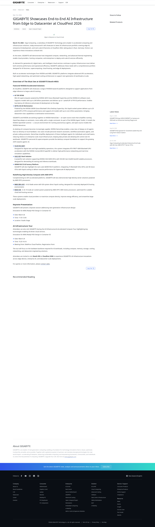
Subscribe (106, 467)
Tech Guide (120, 512)
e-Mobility (68, 508)
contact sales (45, 264)
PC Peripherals (44, 500)
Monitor (42, 494)
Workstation (69, 503)
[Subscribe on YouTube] (25, 476)
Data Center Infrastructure (98, 497)
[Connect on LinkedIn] (34, 476)
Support (61, 2)
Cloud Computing (96, 489)
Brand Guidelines (17, 489)
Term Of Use (86, 522)
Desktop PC (43, 497)
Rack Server (69, 489)
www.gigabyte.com (70, 457)
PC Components (44, 503)
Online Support (121, 492)
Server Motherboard (71, 492)
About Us (15, 486)
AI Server (68, 486)
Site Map (104, 522)
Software (93, 494)
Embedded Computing (72, 505)
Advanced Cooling (70, 497)
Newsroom (51, 2)
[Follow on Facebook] (21, 476)
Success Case (120, 509)
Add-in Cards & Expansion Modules (75, 511)
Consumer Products (122, 486)
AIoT (92, 503)
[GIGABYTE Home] (19, 2)
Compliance (120, 494)
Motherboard (43, 486)
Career (15, 497)
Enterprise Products (122, 489)
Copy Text (90, 29)
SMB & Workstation (96, 500)
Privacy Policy (95, 522)
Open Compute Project (72, 500)
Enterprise (41, 2)
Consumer (31, 2)
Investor (15, 500)
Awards (119, 515)
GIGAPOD (68, 494)
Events (119, 504)
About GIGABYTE (22, 446)
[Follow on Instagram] (29, 476)
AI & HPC (93, 486)
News (118, 501)
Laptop (41, 492)
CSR (66, 2)
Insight (119, 507)
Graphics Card (43, 489)
